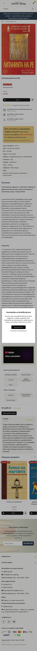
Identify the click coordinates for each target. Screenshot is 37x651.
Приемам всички (18, 327)
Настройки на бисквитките (18, 330)
